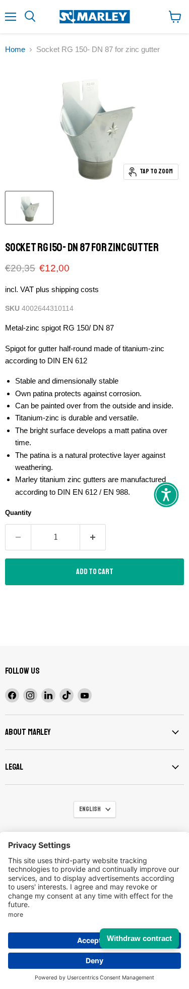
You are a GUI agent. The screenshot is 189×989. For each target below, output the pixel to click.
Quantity (18, 512)
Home (15, 49)
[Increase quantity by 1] (93, 537)
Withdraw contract (139, 938)
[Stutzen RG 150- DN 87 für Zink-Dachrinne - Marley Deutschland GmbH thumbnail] (29, 208)
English (90, 809)
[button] (166, 494)
